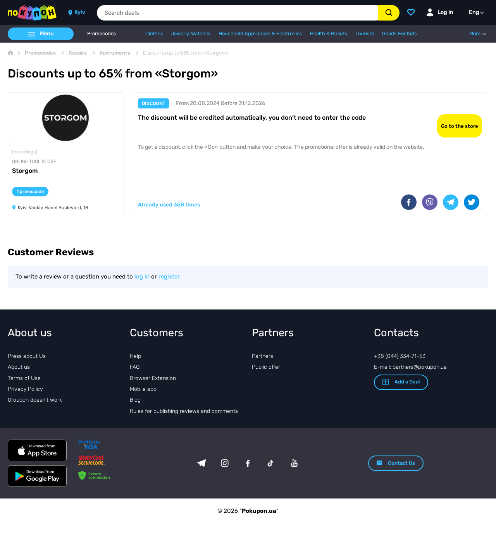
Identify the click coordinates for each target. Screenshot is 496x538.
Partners (262, 356)
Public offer (266, 367)
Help (135, 356)
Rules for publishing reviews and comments (184, 411)
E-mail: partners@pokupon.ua (410, 367)
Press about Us (27, 356)
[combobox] (237, 13)
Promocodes (101, 33)
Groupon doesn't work (35, 400)
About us (19, 367)
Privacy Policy (25, 389)
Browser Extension (153, 378)
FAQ (135, 367)
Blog (135, 400)
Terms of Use (24, 378)
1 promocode (30, 191)
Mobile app (143, 389)
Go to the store (459, 126)
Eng (474, 12)
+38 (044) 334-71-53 (399, 356)
